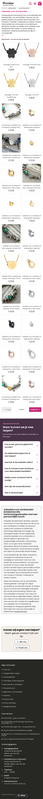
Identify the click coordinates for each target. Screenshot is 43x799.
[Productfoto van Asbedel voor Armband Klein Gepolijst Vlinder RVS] (11, 233)
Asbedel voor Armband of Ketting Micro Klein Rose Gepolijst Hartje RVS (11, 369)
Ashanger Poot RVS (32, 95)
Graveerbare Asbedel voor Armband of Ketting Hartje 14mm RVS (11, 127)
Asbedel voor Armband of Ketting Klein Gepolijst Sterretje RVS (31, 248)
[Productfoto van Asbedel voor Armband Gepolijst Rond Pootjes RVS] (11, 294)
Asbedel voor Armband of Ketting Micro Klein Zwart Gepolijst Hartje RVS (11, 338)
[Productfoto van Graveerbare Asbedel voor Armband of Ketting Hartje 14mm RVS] (11, 112)
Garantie (6, 695)
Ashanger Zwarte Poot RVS (11, 65)
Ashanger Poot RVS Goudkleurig (11, 96)
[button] (35, 3)
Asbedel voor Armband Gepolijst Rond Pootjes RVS (11, 308)
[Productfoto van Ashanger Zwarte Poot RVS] (11, 52)
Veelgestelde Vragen (11, 673)
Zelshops (13, 795)
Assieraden (12, 8)
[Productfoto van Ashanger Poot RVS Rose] (31, 52)
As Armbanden (24, 8)
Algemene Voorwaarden (12, 692)
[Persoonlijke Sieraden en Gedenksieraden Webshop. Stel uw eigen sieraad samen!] (8, 4)
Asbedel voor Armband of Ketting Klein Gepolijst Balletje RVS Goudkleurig (11, 218)
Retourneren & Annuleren (13, 684)
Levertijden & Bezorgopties (13, 681)
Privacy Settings (9, 703)
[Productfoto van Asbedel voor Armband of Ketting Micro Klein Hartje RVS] (31, 294)
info (11, 723)
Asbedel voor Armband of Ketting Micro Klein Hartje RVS (31, 308)
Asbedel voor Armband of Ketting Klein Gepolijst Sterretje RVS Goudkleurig (31, 127)
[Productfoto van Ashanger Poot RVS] (31, 82)
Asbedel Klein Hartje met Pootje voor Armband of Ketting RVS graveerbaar (11, 157)
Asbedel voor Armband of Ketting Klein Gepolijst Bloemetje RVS (31, 338)
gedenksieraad (21, 611)
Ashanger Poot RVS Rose (31, 64)
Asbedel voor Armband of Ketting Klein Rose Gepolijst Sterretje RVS (31, 399)
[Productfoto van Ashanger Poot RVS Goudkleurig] (11, 82)
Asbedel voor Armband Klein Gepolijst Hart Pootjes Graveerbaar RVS (32, 187)
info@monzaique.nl (11, 778)
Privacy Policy (8, 699)
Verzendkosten (9, 677)
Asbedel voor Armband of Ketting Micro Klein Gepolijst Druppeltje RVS (31, 369)
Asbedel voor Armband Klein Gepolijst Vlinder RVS (11, 247)
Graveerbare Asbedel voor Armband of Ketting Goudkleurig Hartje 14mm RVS (11, 399)
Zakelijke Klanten (9, 706)
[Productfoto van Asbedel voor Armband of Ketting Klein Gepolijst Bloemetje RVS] (31, 324)
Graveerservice (9, 688)
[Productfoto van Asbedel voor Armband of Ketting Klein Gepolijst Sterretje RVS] (31, 233)
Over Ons (6, 669)
